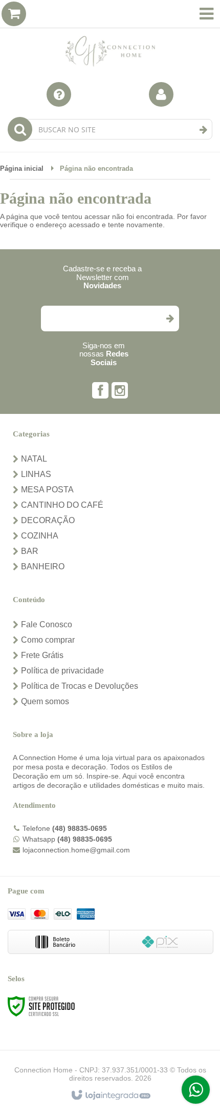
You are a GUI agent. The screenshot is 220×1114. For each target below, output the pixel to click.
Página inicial (21, 168)
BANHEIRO (42, 566)
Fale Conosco (46, 624)
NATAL (34, 458)
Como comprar (48, 639)
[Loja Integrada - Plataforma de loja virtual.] (110, 1095)
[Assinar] (169, 318)
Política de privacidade (62, 670)
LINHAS (36, 474)
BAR (29, 551)
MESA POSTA (47, 489)
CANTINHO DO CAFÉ (62, 505)
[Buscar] (203, 130)
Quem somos (45, 701)
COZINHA (39, 535)
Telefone (65, 828)
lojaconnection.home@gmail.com (76, 850)
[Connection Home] (110, 36)
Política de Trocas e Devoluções (79, 686)
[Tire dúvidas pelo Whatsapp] (196, 1090)
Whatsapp (67, 839)
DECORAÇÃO (48, 520)
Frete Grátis (42, 655)
